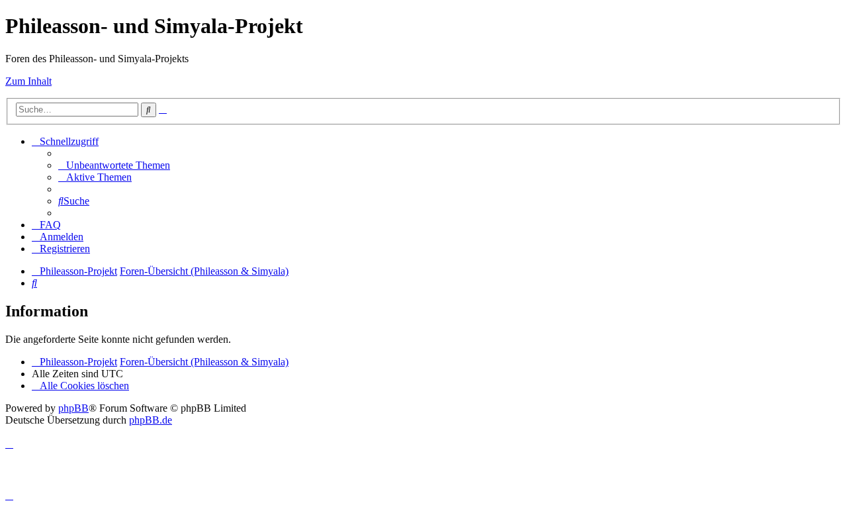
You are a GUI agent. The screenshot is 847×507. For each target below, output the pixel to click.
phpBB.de (150, 420)
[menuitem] (114, 165)
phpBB (73, 408)
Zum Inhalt (28, 81)
